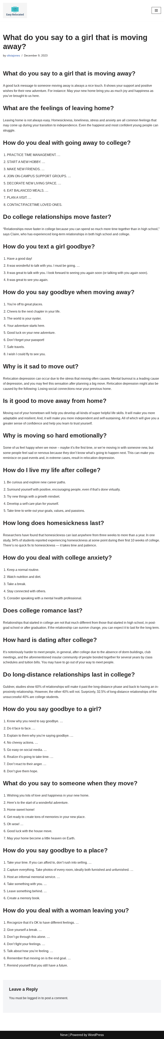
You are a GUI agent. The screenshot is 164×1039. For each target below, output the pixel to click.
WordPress (96, 1035)
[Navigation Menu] (156, 10)
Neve (64, 1035)
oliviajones (13, 55)
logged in (34, 998)
